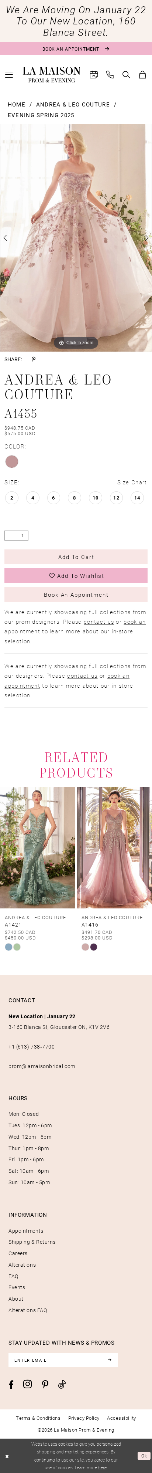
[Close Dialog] (6, 1456)
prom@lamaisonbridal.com (41, 1066)
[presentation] (37, 847)
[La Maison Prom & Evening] (51, 74)
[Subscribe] (109, 1360)
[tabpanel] (76, 238)
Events (16, 1287)
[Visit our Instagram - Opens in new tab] (27, 1384)
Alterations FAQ (27, 1310)
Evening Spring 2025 (41, 115)
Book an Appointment (76, 594)
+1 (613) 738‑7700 (31, 1046)
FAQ (13, 1276)
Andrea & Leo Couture (73, 104)
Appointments (26, 1230)
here (102, 1467)
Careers (18, 1253)
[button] (9, 75)
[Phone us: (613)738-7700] (110, 75)
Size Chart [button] (132, 482)
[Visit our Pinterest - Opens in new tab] (45, 1384)
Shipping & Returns (32, 1241)
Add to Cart (76, 557)
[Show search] (126, 75)
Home (16, 104)
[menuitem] (9, 75)
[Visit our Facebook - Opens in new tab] (11, 1384)
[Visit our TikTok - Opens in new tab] (62, 1384)
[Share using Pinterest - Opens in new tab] (33, 359)
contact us (99, 621)
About (16, 1298)
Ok (144, 1456)
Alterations (22, 1264)
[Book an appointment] (94, 75)
